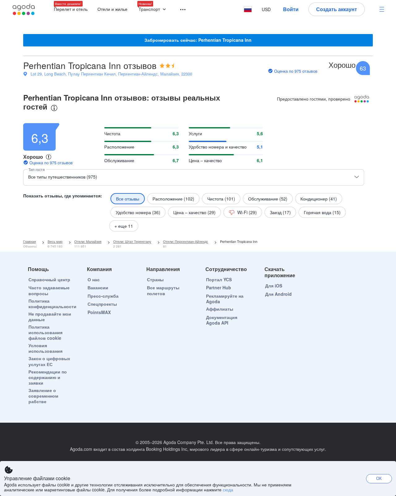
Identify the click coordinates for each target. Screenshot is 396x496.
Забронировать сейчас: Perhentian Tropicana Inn (198, 40)
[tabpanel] (198, 174)
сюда (228, 489)
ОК (379, 478)
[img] (167, 65)
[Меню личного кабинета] (382, 9)
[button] (154, 9)
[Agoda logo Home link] (24, 9)
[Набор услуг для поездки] (180, 9)
